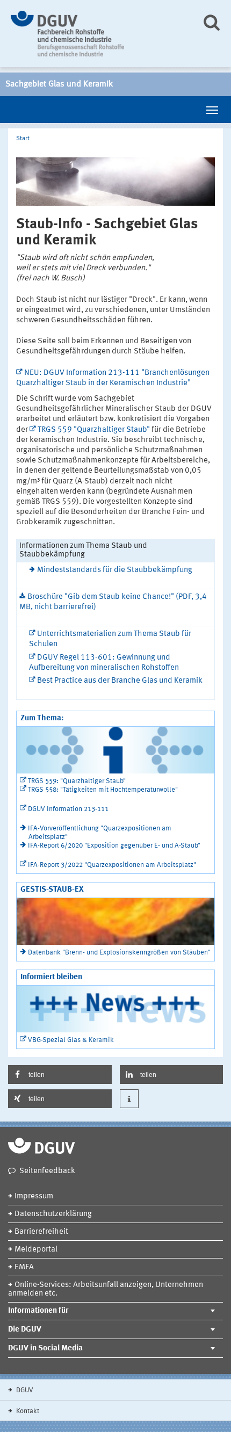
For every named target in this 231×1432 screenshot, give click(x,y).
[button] (60, 1074)
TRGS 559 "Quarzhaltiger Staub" (94, 430)
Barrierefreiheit (41, 1232)
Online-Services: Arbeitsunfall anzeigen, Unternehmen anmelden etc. (105, 1289)
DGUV (24, 1390)
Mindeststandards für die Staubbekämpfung (114, 570)
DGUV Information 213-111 (68, 809)
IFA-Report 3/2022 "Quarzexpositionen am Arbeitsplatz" (112, 865)
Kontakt (27, 1411)
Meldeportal (36, 1250)
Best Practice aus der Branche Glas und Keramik (120, 681)
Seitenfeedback (47, 1171)
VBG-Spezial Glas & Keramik (71, 1040)
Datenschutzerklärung (53, 1214)
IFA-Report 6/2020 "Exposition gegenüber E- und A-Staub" (114, 845)
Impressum (34, 1196)
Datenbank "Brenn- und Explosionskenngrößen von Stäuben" (119, 952)
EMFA (24, 1267)
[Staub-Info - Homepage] (98, 33)
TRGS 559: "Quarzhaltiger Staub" (77, 781)
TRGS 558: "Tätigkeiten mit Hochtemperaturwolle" (103, 789)
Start (23, 138)
